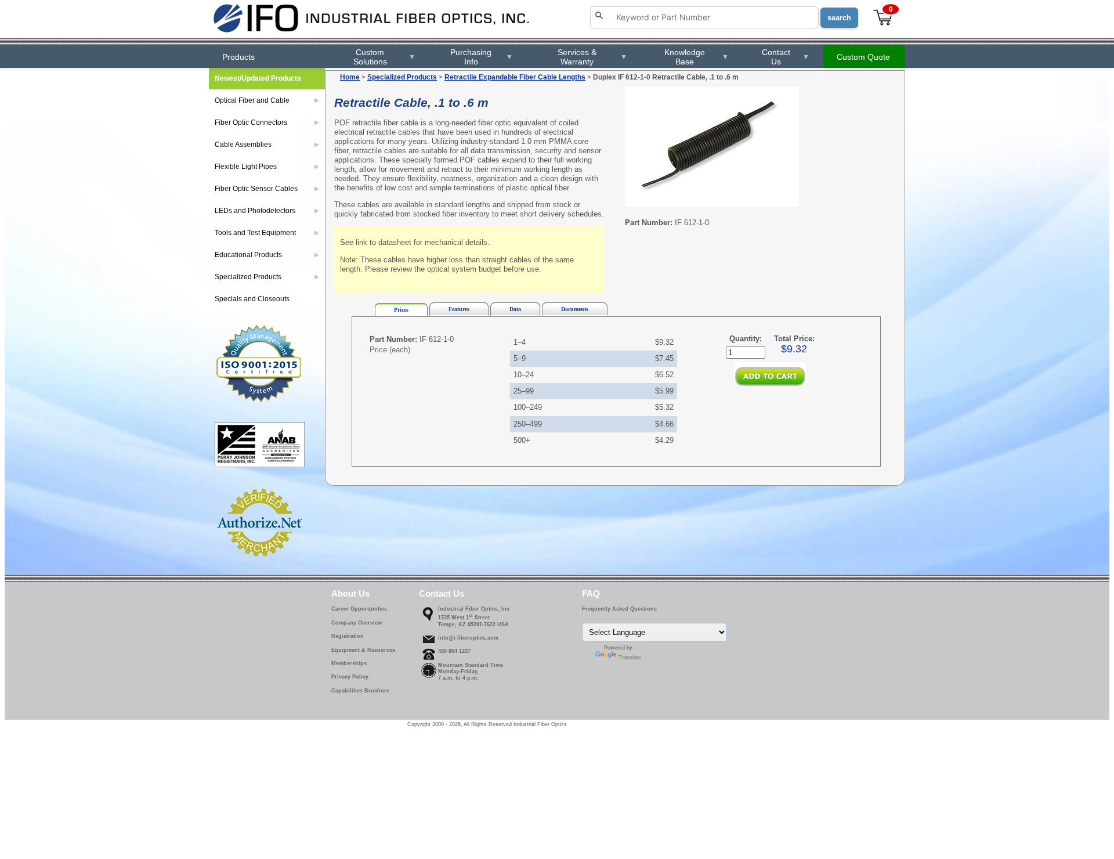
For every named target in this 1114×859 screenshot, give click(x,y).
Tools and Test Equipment (267, 233)
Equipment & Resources (363, 650)
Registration (347, 636)
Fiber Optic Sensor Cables (267, 189)
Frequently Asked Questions (619, 609)
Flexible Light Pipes (267, 167)
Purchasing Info (481, 57)
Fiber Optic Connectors (267, 122)
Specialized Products (402, 77)
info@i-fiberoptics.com (468, 638)
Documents (574, 309)
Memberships (349, 663)
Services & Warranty (592, 57)
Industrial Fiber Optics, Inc (473, 609)
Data (515, 309)
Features (459, 309)
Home (350, 77)
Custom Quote (863, 57)
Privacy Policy (349, 677)
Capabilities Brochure (360, 691)
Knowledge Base (696, 57)
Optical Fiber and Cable (267, 100)
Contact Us (785, 57)
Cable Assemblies (267, 144)
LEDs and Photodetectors (267, 211)
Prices (401, 309)
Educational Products (267, 255)
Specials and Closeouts (252, 299)
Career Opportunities (359, 609)
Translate (630, 658)
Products (238, 57)
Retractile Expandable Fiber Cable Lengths (514, 77)
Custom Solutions (384, 57)
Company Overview (356, 623)
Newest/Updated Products (258, 78)
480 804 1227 (454, 651)
